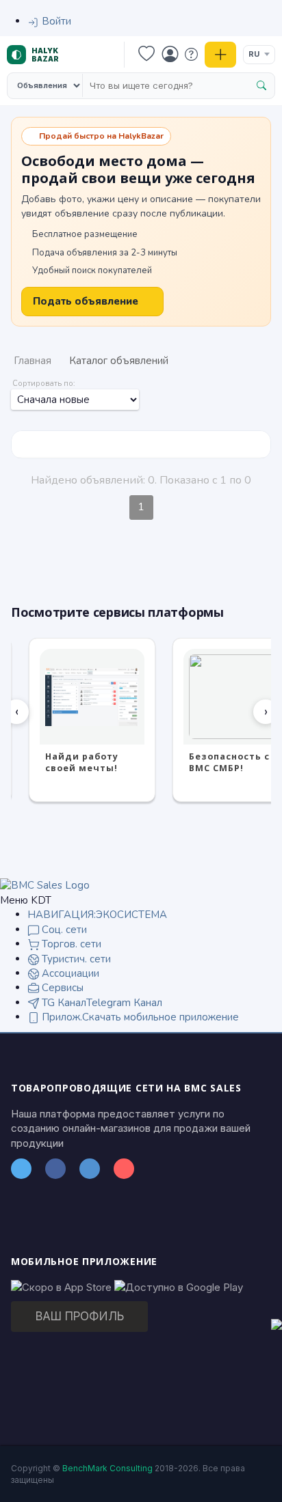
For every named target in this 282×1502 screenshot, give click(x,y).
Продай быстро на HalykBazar (101, 135)
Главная (32, 360)
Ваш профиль (80, 1316)
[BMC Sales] (45, 885)
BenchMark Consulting (107, 1468)
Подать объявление (85, 301)
